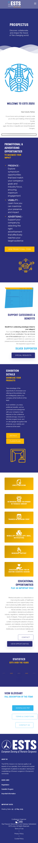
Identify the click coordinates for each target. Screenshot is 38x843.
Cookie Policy (19, 838)
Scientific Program (7, 789)
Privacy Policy (19, 833)
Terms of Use (19, 828)
